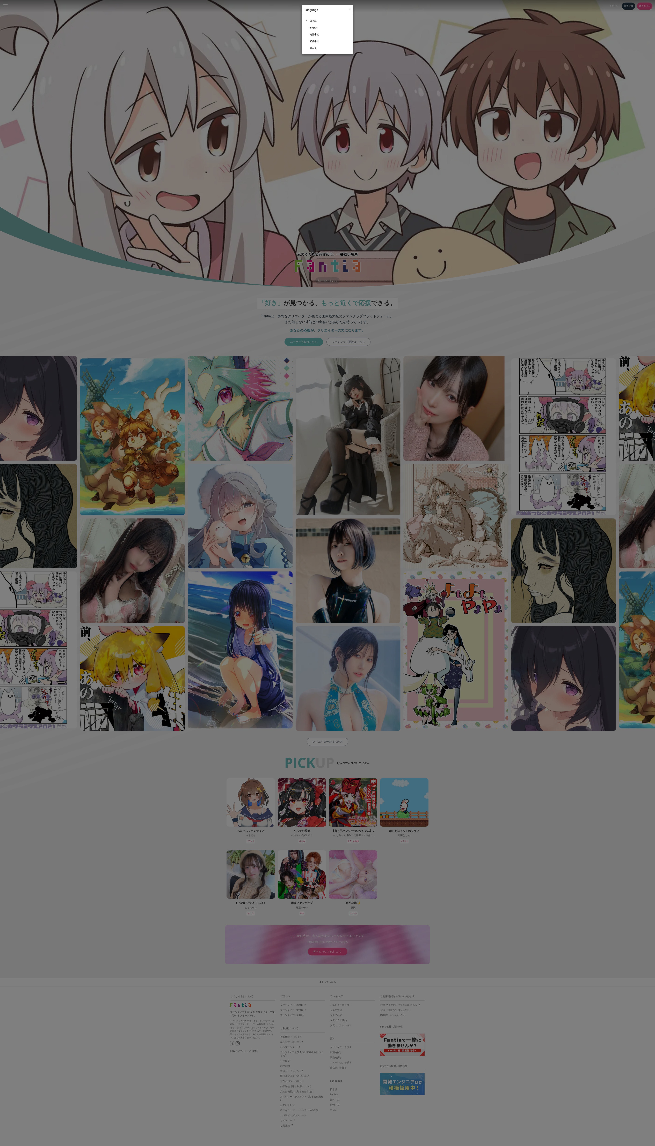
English (313, 27)
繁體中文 (314, 41)
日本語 (313, 20)
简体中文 (314, 34)
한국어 (313, 48)
